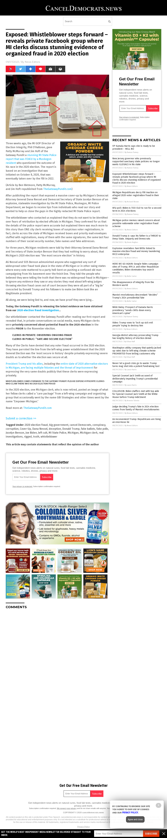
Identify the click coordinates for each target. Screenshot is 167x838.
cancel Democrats (80, 424)
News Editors (32, 61)
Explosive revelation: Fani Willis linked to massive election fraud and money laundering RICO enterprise (136, 251)
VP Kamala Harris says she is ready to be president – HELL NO (133, 147)
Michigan (73, 432)
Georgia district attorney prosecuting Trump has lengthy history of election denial (135, 337)
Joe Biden (31, 432)
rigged (28, 436)
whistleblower (49, 436)
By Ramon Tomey (131, 152)
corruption (12, 428)
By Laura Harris (131, 370)
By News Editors (131, 186)
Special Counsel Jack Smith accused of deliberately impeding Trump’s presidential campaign (135, 378)
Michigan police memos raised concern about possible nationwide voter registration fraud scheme (136, 223)
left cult (42, 432)
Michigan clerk (89, 432)
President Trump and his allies (24, 363)
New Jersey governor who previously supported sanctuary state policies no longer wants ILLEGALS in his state (136, 161)
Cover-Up (25, 428)
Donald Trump (71, 428)
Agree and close (135, 819)
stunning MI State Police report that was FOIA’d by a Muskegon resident (31, 159)
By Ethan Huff (129, 342)
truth (36, 436)
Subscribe (151, 833)
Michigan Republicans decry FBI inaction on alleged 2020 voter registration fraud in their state (135, 195)
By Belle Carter (131, 276)
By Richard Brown (132, 202)
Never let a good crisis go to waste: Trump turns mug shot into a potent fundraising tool (135, 365)
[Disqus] (57, 652)
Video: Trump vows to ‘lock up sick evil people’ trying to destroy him (132, 324)
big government (58, 424)
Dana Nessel (39, 428)
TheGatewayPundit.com (57, 189)
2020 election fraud (36, 424)
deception (55, 428)
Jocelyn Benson (15, 432)
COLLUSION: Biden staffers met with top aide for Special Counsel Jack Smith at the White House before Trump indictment (135, 394)
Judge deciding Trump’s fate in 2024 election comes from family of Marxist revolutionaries (135, 408)
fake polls (102, 428)
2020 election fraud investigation (38, 310)
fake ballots (88, 428)
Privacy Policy (83, 827)
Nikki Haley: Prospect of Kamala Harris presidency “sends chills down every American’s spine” (132, 310)
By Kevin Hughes (131, 242)
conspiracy (98, 424)
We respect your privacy (66, 808)
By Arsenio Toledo (132, 401)
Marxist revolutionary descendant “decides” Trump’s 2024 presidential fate (135, 296)
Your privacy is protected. (22, 486)
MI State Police (57, 432)
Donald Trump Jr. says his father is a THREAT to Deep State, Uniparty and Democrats (136, 237)
